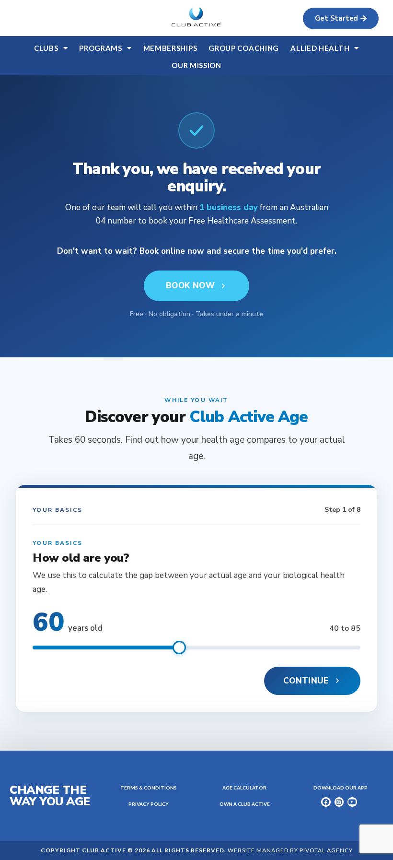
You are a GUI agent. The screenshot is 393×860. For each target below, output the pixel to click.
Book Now (190, 285)
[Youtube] (352, 802)
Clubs (46, 48)
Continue (306, 680)
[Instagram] (339, 802)
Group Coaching (243, 48)
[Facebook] (326, 802)
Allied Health (319, 48)
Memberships (170, 48)
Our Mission (196, 65)
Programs (100, 48)
